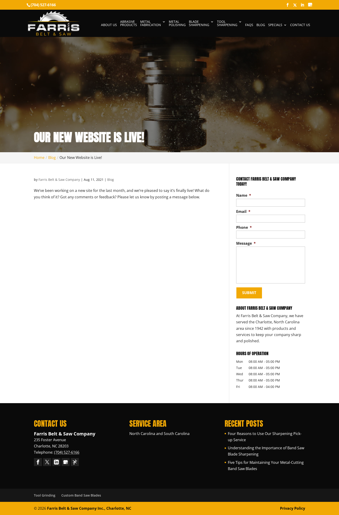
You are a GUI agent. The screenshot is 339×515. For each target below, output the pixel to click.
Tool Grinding (44, 495)
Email (243, 211)
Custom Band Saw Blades (81, 495)
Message (246, 243)
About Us (109, 25)
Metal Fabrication (150, 23)
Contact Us (300, 25)
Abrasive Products (128, 23)
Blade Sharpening (199, 23)
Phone (244, 227)
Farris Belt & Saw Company (59, 179)
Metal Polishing (177, 23)
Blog (260, 25)
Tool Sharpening (227, 23)
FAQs (249, 25)
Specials (275, 25)
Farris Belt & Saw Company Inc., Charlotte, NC (89, 508)
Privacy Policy (292, 508)
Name (243, 195)
